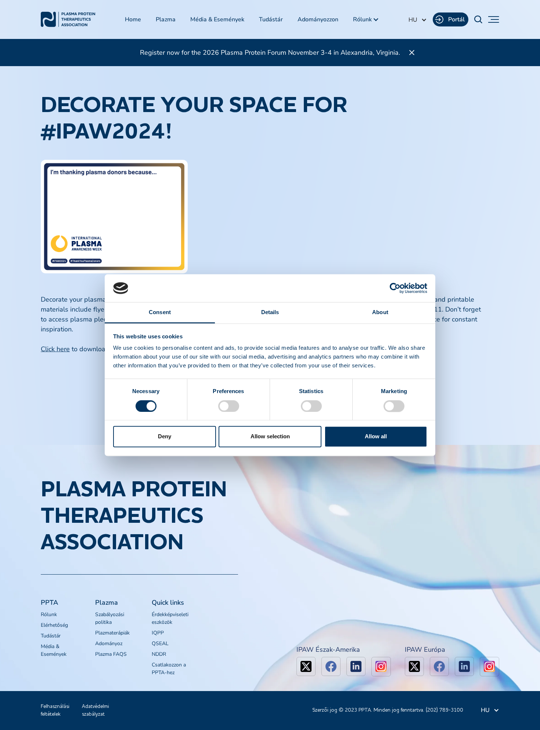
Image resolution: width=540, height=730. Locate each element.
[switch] (228, 406)
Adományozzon (318, 19)
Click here (55, 349)
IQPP (158, 632)
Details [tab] (270, 312)
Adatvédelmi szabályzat (95, 710)
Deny (164, 437)
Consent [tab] (160, 312)
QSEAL (160, 643)
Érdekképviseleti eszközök (170, 618)
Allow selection (270, 437)
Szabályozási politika (109, 618)
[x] (306, 666)
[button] (366, 19)
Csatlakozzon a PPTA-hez (169, 668)
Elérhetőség (54, 625)
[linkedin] (356, 666)
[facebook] (331, 666)
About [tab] (380, 312)
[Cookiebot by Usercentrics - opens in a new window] (395, 288)
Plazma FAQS (111, 654)
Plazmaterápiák (112, 632)
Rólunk (49, 614)
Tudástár (271, 19)
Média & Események (217, 19)
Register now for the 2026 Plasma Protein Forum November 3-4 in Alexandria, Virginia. (270, 52)
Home (133, 19)
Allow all (376, 437)
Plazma (166, 19)
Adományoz (108, 643)
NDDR (159, 654)
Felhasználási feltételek (55, 710)
